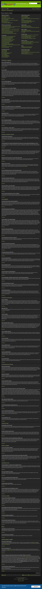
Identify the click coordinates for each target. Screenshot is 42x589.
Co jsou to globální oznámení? (6, 53)
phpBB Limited (33, 542)
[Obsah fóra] (8, 4)
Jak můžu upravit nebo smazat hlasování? (7, 40)
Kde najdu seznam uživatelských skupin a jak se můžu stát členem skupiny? (30, 19)
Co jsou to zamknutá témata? (5, 56)
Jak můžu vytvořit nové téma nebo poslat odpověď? (8, 36)
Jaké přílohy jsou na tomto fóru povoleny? (26, 46)
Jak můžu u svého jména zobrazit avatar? (7, 31)
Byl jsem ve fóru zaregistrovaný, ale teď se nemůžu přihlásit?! (10, 20)
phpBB (26, 166)
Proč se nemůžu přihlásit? (5, 19)
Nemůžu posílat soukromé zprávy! (26, 25)
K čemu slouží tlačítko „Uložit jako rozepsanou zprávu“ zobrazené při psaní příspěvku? (11, 45)
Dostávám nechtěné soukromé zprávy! (26, 26)
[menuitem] (8, 9)
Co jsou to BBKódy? (4, 50)
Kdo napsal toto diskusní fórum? (25, 50)
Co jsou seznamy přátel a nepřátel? (26, 30)
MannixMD (22, 578)
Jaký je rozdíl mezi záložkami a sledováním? (27, 41)
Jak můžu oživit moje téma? (5, 47)
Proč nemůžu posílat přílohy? (5, 42)
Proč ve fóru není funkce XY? (25, 51)
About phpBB (6, 544)
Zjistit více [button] (4, 587)
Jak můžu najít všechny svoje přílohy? (26, 47)
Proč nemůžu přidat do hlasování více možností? (8, 39)
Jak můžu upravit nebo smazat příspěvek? (7, 37)
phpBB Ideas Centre (10, 550)
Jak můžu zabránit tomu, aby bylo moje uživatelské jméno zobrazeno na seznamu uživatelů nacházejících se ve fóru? (11, 27)
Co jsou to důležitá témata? (5, 55)
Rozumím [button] (36, 586)
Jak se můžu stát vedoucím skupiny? (26, 20)
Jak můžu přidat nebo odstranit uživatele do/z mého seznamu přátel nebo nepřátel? (30, 31)
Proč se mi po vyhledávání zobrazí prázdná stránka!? (28, 36)
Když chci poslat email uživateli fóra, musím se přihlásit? (9, 33)
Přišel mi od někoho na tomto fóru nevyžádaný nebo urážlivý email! (30, 27)
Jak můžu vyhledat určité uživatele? (26, 37)
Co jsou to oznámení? (4, 54)
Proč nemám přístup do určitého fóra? (7, 41)
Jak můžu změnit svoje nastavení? (6, 25)
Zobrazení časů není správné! (6, 28)
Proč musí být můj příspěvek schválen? (7, 46)
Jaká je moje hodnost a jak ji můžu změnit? (7, 32)
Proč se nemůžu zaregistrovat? (6, 17)
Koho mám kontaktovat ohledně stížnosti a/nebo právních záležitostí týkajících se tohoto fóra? (30, 52)
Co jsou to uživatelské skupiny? (25, 17)
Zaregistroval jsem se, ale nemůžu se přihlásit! (8, 18)
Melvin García (24, 577)
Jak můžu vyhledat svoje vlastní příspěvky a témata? (28, 38)
